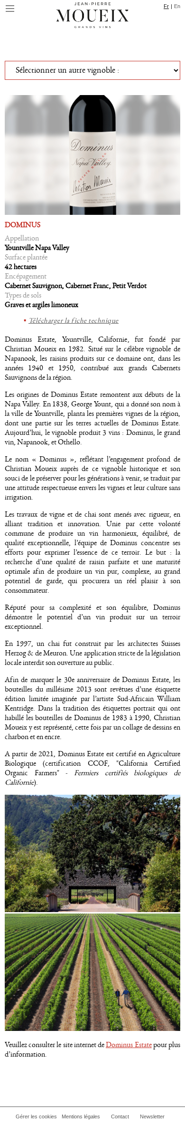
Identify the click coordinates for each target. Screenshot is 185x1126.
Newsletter (152, 1116)
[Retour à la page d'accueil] (92, 16)
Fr (166, 6)
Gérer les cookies (36, 1116)
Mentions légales (81, 1116)
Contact (120, 1116)
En (177, 6)
